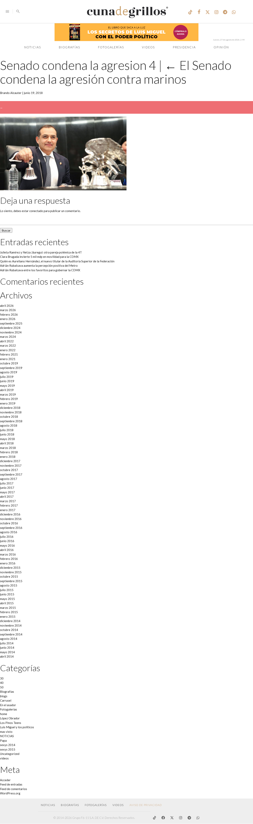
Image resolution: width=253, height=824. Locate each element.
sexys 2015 (7, 749)
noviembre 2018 (11, 412)
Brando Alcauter (11, 93)
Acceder (5, 780)
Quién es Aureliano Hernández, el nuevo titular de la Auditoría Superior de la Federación (57, 261)
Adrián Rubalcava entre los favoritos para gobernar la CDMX (40, 270)
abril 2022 (7, 341)
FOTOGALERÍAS (96, 805)
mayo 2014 (7, 652)
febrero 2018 (9, 452)
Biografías (69, 47)
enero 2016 (7, 563)
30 (2, 678)
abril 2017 (7, 496)
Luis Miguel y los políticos (17, 727)
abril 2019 (7, 390)
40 (2, 682)
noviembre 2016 (11, 519)
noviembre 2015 (11, 572)
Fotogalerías (111, 47)
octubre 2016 (9, 523)
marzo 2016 (8, 554)
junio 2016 (7, 541)
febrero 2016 (9, 558)
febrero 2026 (9, 314)
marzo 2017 (8, 501)
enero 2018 (7, 456)
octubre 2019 (9, 363)
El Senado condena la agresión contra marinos (115, 72)
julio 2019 (6, 376)
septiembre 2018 (11, 421)
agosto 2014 (8, 638)
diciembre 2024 (10, 327)
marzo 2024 (8, 336)
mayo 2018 (7, 439)
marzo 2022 (8, 345)
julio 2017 (6, 483)
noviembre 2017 (11, 465)
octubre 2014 (9, 630)
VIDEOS (118, 805)
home (3, 714)
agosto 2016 (8, 532)
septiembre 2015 (11, 581)
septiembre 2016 (11, 527)
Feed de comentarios (13, 789)
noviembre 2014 (11, 625)
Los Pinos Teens (10, 723)
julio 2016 (6, 536)
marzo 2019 (8, 394)
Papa (3, 740)
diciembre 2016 (10, 514)
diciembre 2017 (10, 461)
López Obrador (10, 718)
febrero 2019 (9, 399)
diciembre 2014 (10, 621)
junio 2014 (7, 647)
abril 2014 (7, 656)
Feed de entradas (11, 784)
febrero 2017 (9, 505)
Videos (148, 47)
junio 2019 (7, 381)
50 (2, 687)
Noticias (32, 47)
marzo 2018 (8, 448)
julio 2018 (6, 430)
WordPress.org (10, 793)
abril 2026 (7, 305)
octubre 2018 (9, 416)
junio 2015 (7, 594)
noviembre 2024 (11, 332)
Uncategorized (9, 753)
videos (4, 758)
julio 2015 (6, 590)
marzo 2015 (8, 607)
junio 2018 (7, 434)
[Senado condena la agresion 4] (63, 189)
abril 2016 (7, 550)
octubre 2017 (9, 470)
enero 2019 (7, 403)
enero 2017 (7, 510)
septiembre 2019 (11, 368)
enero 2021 (7, 359)
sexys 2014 (7, 745)
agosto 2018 (8, 425)
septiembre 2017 (11, 474)
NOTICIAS (7, 736)
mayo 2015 (7, 599)
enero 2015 (7, 616)
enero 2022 (7, 350)
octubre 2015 (9, 576)
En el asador (8, 705)
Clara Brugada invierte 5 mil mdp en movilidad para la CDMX (39, 256)
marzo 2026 (8, 310)
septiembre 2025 (11, 323)
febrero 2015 (9, 612)
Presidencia (184, 47)
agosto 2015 (8, 585)
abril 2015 (7, 603)
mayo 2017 (7, 492)
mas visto (6, 731)
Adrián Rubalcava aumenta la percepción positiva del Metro (39, 265)
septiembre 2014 (11, 634)
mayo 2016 (7, 545)
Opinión (221, 47)
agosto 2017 (8, 479)
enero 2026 (7, 319)
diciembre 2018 (10, 407)
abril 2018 (7, 443)
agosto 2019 (8, 372)
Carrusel (5, 700)
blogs (3, 696)
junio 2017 (7, 487)
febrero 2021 (9, 354)
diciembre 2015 (10, 567)
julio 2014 (6, 643)
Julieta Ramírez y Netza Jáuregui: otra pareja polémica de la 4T (41, 252)
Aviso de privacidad (145, 805)
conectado (36, 211)
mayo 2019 (7, 385)
